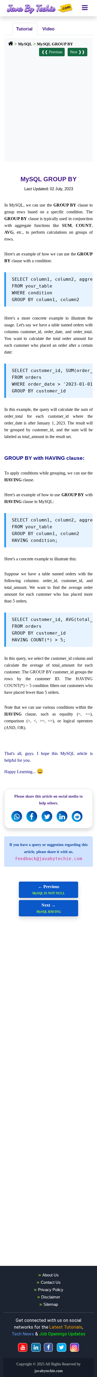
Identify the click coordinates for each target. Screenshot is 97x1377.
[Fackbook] (31, 816)
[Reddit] (77, 816)
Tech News (23, 1334)
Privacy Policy (50, 1289)
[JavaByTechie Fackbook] (48, 1347)
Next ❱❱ (77, 52)
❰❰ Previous (51, 52)
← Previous (48, 889)
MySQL (25, 44)
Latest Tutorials (65, 1327)
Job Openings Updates (62, 1334)
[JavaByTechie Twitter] (61, 1347)
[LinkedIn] (62, 816)
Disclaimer (50, 1297)
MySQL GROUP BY (55, 44)
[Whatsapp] (16, 816)
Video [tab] (47, 28)
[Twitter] (46, 816)
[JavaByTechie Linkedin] (36, 1347)
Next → (48, 908)
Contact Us (51, 1282)
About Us (50, 1275)
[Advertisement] (48, 108)
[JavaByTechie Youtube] (22, 1347)
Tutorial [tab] (24, 28)
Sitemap (50, 1304)
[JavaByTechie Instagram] (74, 1347)
